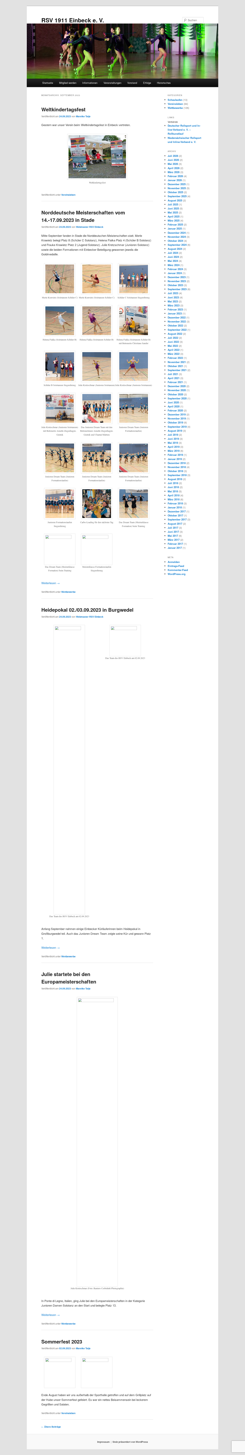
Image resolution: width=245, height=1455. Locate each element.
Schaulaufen (175, 100)
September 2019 (177, 426)
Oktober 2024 (175, 241)
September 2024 (177, 245)
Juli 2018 (173, 483)
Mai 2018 (173, 491)
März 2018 (174, 499)
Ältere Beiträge (51, 1426)
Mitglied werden (67, 83)
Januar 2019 (175, 459)
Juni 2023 (173, 297)
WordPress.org (176, 574)
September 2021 (177, 370)
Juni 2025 (173, 208)
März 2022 (174, 354)
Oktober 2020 (175, 394)
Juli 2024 (173, 253)
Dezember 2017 (177, 511)
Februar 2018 (175, 503)
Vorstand (132, 83)
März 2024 (174, 265)
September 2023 (177, 289)
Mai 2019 (173, 443)
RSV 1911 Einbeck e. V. (72, 20)
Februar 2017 (175, 544)
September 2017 (177, 519)
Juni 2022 (173, 342)
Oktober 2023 (175, 285)
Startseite (47, 83)
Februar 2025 (175, 224)
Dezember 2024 (177, 232)
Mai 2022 (173, 346)
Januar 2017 (175, 548)
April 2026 (174, 168)
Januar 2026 (175, 180)
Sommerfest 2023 (61, 1341)
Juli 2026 (173, 156)
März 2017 (174, 539)
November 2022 (177, 321)
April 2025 (174, 216)
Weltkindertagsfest (63, 109)
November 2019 (177, 418)
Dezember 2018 (177, 463)
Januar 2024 (175, 273)
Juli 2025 (173, 204)
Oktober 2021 (175, 366)
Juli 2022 (173, 338)
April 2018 (174, 495)
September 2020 (177, 398)
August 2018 (175, 479)
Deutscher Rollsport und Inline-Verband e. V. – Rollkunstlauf (184, 129)
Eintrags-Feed (176, 566)
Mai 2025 (173, 212)
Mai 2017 (173, 535)
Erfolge (147, 83)
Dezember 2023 (177, 277)
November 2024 (177, 237)
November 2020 (177, 390)
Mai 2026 (173, 164)
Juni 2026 (173, 160)
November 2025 (177, 188)
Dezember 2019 (177, 414)
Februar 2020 (175, 410)
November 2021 (177, 362)
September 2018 (177, 475)
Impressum (103, 1442)
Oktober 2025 (175, 192)
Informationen (89, 83)
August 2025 (175, 200)
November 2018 (177, 467)
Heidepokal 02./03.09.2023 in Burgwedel (87, 609)
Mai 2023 (173, 301)
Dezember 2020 (177, 386)
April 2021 (174, 378)
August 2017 (175, 523)
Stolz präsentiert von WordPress (130, 1442)
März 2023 (174, 305)
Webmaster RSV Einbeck (89, 227)
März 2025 (174, 220)
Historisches (164, 83)
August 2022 (175, 333)
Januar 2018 (175, 507)
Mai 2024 (173, 261)
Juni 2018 (173, 487)
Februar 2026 (175, 176)
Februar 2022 (175, 358)
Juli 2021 (173, 374)
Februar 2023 (175, 309)
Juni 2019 (173, 438)
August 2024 (175, 249)
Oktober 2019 (175, 422)
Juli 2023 (173, 293)
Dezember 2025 (177, 184)
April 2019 (174, 447)
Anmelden (174, 562)
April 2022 (174, 350)
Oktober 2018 (175, 471)
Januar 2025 (175, 228)
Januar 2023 (175, 313)
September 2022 (177, 329)
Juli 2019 (173, 434)
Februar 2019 (175, 455)
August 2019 (175, 430)
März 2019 (174, 451)
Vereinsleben (68, 194)
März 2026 (174, 172)
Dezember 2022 (177, 317)
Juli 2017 (173, 527)
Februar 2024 (175, 269)
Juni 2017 (173, 531)
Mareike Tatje (83, 116)
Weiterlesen (50, 583)
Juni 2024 (173, 257)
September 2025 (177, 196)
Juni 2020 (173, 402)
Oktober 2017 (175, 515)
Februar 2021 (175, 382)
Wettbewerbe (68, 592)
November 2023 (177, 281)
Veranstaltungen (112, 83)
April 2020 (174, 406)
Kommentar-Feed (178, 570)
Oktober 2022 (175, 325)
